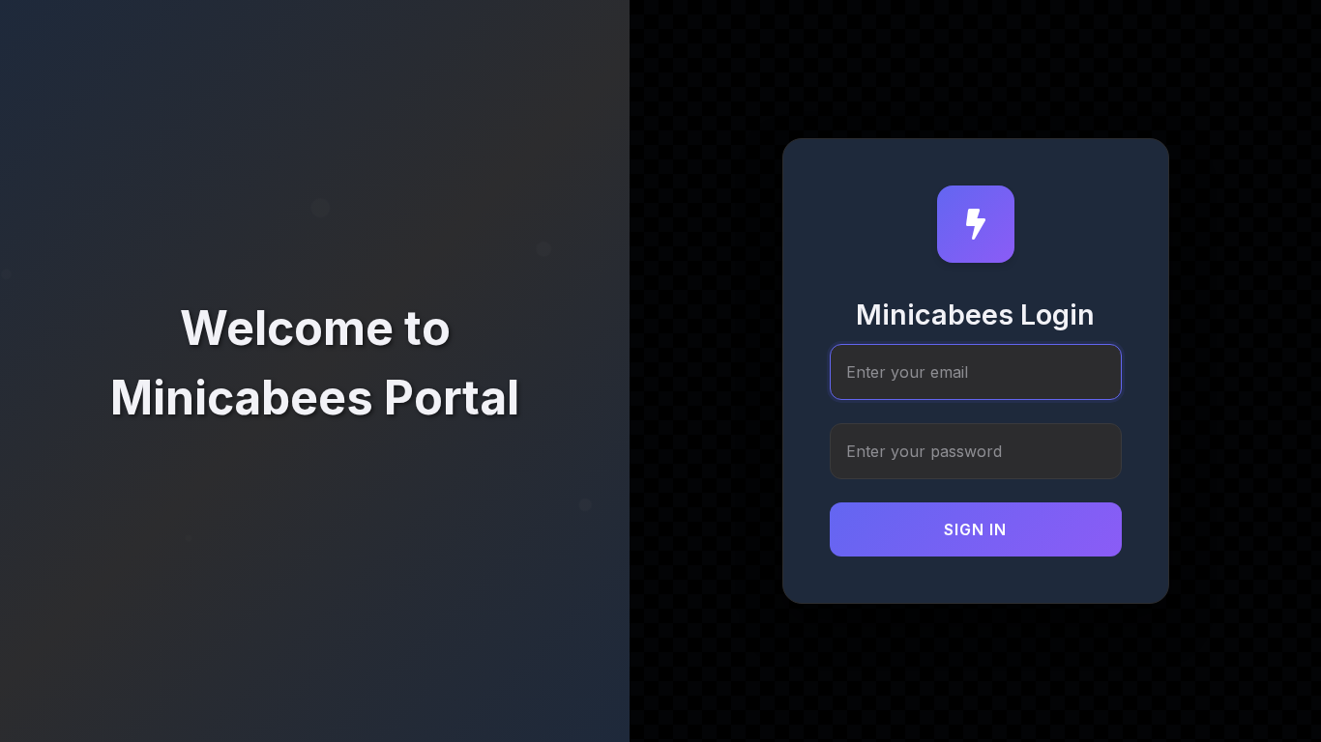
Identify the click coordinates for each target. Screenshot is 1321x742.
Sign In (975, 529)
